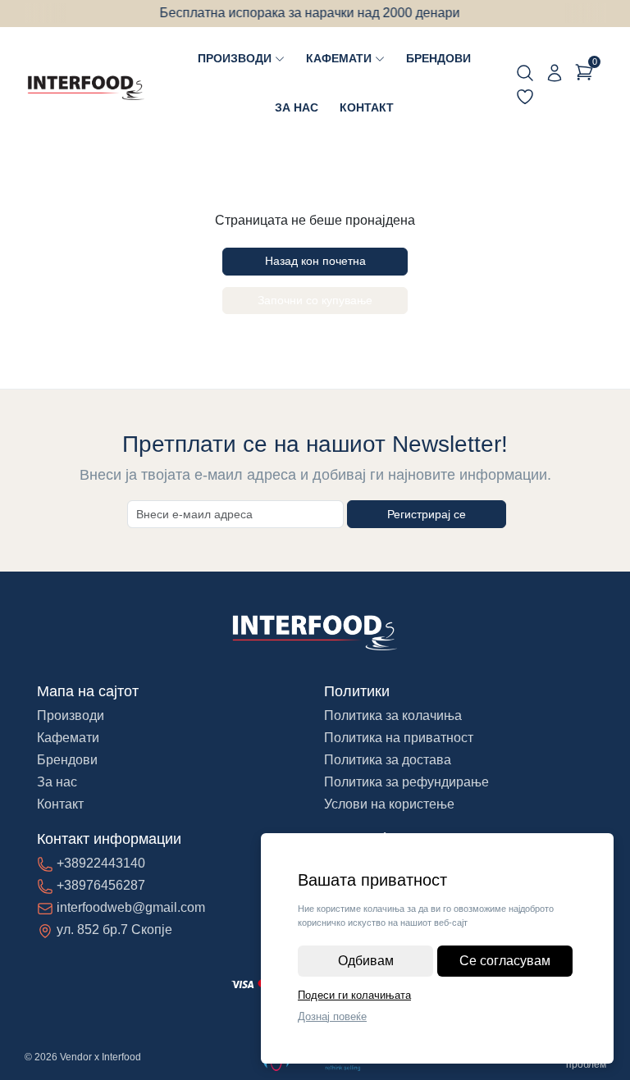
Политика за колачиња (393, 715)
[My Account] (554, 72)
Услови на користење (389, 804)
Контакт (367, 107)
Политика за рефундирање (406, 782)
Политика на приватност (398, 738)
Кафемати (339, 58)
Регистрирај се (426, 514)
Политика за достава (387, 760)
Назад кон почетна (315, 260)
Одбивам (366, 961)
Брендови (438, 58)
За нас (296, 107)
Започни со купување (315, 300)
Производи (235, 58)
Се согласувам (504, 961)
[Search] (525, 72)
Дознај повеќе (332, 1016)
